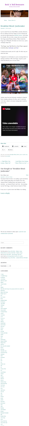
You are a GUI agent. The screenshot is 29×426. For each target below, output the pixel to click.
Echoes (2, 328)
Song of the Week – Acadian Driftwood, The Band (18, 257)
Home (5, 20)
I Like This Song (4, 352)
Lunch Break (3, 372)
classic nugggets (4, 308)
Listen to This (3, 368)
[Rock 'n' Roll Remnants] (14, 13)
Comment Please (4, 311)
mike (1, 375)
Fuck (17, 48)
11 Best (2, 274)
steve (2, 424)
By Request (3, 302)
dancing (2, 321)
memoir (2, 373)
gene (1, 337)
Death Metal (3, 323)
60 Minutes (3, 277)
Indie (2, 355)
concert (2, 313)
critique (2, 319)
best (1, 295)
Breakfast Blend (13, 154)
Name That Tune (4, 383)
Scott (2, 419)
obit (1, 393)
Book (2, 298)
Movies (18, 154)
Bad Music (3, 290)
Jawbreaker (11, 48)
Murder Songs (3, 381)
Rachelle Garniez (18, 35)
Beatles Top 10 (3, 293)
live (1, 370)
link (1, 365)
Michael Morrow (4, 252)
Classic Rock (3, 310)
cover (2, 316)
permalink (8, 156)
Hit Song (2, 349)
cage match (3, 303)
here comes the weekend (5, 346)
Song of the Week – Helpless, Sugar (15, 251)
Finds (2, 329)
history (2, 347)
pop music (3, 401)
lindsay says (3, 364)
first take (2, 331)
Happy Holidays (4, 341)
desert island (3, 324)
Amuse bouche (3, 284)
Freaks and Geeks (4, 333)
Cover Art (3, 318)
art (1, 285)
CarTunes (2, 305)
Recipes (2, 411)
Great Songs (3, 339)
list (1, 367)
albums (2, 282)
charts (2, 306)
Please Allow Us (11, 20)
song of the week (4, 422)
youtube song (24, 154)
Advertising (3, 279)
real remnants (3, 409)
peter (10, 28)
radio (2, 406)
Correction (3, 315)
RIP (1, 414)
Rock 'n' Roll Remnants (14, 5)
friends (2, 334)
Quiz (1, 404)
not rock (2, 391)
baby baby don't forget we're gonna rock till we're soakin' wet (12, 288)
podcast (2, 396)
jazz (1, 359)
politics (2, 399)
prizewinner (3, 403)
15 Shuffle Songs (4, 275)
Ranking (2, 408)
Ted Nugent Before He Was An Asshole (15, 256)
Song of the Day (4, 421)
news (2, 388)
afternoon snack (4, 280)
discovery (2, 326)
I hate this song (3, 350)
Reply (27, 175)
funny (2, 336)
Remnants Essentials (4, 412)
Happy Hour (3, 342)
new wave (3, 386)
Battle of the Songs (4, 292)
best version (3, 297)
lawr (1, 360)
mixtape (2, 377)
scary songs (3, 417)
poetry (2, 398)
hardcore (2, 344)
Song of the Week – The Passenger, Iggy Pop (12, 254)
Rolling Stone (3, 416)
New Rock (3, 385)
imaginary (2, 354)
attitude (2, 287)
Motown (2, 378)
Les (1, 362)
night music (3, 390)
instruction (3, 357)
